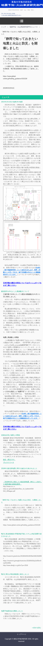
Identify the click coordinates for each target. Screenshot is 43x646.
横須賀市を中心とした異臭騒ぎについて (15, 291)
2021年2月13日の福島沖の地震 (12, 102)
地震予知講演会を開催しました (12, 611)
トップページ (21, 634)
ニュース (5, 97)
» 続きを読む (36, 628)
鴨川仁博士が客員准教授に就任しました (15, 574)
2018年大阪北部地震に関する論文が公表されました (19, 468)
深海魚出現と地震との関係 (10, 435)
